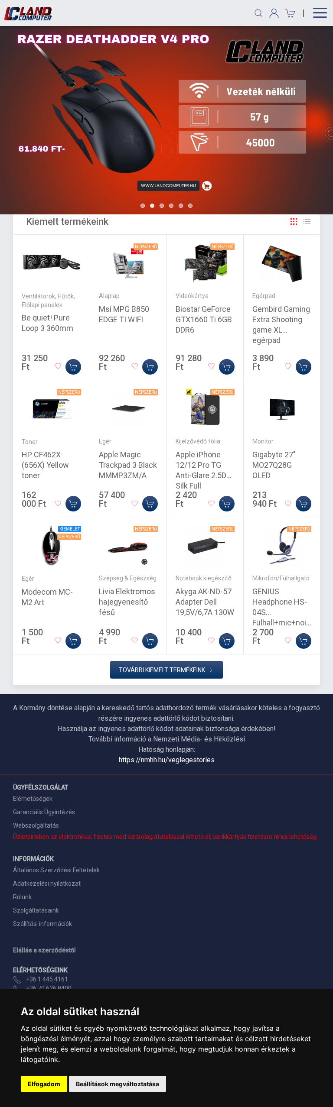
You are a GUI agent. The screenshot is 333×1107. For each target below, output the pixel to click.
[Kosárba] (73, 367)
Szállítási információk (42, 923)
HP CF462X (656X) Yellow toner (45, 465)
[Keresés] (258, 13)
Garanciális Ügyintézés (44, 812)
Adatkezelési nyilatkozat (47, 883)
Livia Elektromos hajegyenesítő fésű (127, 602)
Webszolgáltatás (36, 825)
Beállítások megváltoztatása (117, 1084)
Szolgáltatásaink (36, 910)
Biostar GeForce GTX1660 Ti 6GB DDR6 (204, 319)
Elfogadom (44, 1084)
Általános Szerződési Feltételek (56, 870)
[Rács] (294, 221)
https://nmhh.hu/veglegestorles (167, 760)
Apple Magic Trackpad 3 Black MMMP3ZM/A (128, 465)
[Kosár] (289, 13)
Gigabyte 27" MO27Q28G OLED (274, 465)
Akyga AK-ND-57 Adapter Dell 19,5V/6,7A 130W (205, 602)
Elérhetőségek (32, 798)
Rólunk (22, 896)
